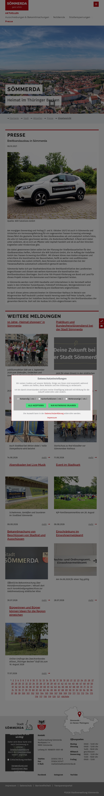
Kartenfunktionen (48, 399)
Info (32, 399)
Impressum (52, 417)
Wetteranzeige (74, 399)
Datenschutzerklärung (54, 413)
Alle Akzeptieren (36, 405)
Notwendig (24, 399)
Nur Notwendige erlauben (63, 405)
